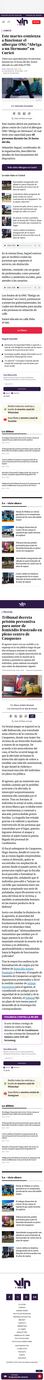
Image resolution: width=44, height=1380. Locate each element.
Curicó (7, 31)
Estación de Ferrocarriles (11, 15)
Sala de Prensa (31, 709)
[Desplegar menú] (3, 22)
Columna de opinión (34, 15)
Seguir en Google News (11, 73)
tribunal (30, 997)
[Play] (40, 1376)
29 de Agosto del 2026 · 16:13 (13, 670)
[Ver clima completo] (9, 22)
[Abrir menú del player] (39, 1371)
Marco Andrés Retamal (24, 705)
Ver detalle (6, 396)
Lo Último (22, 330)
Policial (8, 612)
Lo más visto (8, 175)
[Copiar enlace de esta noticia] (29, 114)
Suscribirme (22, 389)
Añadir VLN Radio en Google (23, 118)
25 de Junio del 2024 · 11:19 (11, 69)
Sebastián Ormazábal (24, 106)
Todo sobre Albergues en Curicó (22, 167)
